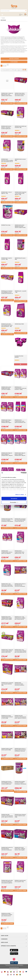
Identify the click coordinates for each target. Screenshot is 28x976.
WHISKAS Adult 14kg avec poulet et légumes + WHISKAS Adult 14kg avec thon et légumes (20, 454)
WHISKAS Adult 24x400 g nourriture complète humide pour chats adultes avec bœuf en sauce (20, 783)
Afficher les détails (19, 494)
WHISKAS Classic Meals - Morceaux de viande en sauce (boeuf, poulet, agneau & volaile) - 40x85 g (20, 94)
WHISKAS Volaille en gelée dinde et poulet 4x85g (6, 749)
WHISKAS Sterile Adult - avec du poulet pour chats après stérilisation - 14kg (6, 325)
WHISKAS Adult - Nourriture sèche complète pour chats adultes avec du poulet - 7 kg (7, 160)
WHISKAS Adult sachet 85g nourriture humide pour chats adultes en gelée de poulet (7, 881)
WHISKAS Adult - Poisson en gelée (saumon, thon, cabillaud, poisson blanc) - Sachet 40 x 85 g (7, 94)
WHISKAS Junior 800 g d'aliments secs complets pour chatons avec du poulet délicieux (6, 914)
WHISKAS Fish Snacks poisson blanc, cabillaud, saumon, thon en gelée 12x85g (20, 849)
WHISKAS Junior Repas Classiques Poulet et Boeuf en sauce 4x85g (7, 717)
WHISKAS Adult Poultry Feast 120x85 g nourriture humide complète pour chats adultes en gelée (6, 783)
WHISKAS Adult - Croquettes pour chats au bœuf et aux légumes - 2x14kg (6, 552)
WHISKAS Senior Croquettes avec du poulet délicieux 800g (7, 684)
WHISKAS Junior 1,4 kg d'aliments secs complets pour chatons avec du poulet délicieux (20, 618)
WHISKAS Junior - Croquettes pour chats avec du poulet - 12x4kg (20, 388)
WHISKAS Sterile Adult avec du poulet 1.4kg (20, 127)
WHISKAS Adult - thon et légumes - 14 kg (6, 193)
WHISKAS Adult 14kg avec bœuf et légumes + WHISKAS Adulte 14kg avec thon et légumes (7, 454)
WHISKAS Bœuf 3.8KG (19, 324)
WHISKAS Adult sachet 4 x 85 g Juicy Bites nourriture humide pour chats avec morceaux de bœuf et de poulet (20, 750)
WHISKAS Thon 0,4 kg (5, 225)
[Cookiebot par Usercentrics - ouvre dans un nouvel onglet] (21, 473)
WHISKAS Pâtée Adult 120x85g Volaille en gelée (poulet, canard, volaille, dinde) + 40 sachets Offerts (7, 618)
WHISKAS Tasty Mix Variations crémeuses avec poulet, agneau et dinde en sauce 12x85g (7, 816)
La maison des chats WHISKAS (19, 356)
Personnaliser (13, 502)
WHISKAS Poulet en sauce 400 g (20, 160)
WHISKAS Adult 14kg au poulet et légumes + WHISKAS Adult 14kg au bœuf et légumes (6, 421)
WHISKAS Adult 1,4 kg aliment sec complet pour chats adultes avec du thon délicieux (7, 585)
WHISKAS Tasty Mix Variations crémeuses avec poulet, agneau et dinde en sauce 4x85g (20, 717)
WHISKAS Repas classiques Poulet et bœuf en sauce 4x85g (20, 815)
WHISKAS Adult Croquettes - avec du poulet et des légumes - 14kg (20, 193)
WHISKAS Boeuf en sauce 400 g (20, 258)
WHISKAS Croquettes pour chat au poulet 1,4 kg (20, 881)
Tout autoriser (14, 498)
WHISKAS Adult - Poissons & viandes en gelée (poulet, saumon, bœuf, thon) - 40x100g (7, 651)
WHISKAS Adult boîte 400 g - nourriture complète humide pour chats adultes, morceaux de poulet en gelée (7, 520)
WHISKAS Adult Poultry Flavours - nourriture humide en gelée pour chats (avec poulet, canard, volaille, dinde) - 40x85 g (7, 127)
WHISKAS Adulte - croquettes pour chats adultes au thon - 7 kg (19, 552)
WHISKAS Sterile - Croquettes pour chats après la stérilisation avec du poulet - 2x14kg (20, 421)
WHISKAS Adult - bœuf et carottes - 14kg (6, 258)
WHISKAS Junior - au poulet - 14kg (20, 291)
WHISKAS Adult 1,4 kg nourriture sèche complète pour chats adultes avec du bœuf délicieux (20, 651)
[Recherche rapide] (26, 11)
